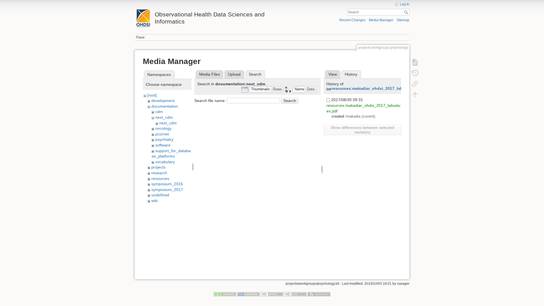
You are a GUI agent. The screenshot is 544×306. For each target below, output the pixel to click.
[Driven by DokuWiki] (319, 294)
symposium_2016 (167, 184)
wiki (154, 200)
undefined (160, 195)
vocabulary (165, 162)
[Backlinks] (415, 83)
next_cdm (164, 117)
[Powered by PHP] (248, 294)
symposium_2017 (167, 189)
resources (160, 178)
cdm (159, 111)
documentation (164, 106)
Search (406, 12)
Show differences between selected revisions (362, 129)
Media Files (209, 74)
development (163, 100)
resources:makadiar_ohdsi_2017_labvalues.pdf (377, 88)
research (159, 173)
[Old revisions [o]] (415, 73)
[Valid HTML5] (272, 294)
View (332, 74)
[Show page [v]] (415, 62)
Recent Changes (352, 20)
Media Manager (381, 20)
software (163, 145)
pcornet (162, 134)
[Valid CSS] (295, 294)
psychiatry (164, 139)
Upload (234, 74)
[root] (152, 95)
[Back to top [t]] (415, 94)
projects (158, 167)
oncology (163, 128)
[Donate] (225, 294)
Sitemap (403, 20)
